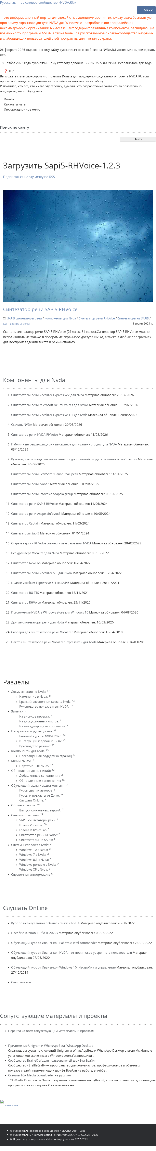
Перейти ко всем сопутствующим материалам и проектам (51, 1031)
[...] (78, 342)
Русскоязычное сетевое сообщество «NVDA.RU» (38, 2)
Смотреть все (21, 982)
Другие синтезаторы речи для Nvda (37, 622)
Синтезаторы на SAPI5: (37, 840)
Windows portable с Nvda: (39, 864)
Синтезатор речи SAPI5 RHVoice (40, 309)
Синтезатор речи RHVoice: (39, 835)
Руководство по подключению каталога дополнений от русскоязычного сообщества (74, 459)
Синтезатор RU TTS (25, 593)
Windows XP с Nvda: (34, 869)
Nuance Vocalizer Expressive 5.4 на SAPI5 (40, 583)
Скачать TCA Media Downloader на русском (39, 1075)
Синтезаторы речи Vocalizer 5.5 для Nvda (41, 573)
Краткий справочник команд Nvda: (47, 701)
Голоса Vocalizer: (33, 825)
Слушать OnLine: (32, 800)
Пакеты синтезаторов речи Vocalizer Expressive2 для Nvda (53, 642)
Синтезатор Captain (25, 523)
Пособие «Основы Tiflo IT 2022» (34, 933)
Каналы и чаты (15, 104)
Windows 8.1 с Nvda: (35, 860)
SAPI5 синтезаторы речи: (38, 820)
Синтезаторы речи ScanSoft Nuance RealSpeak (44, 474)
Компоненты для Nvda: (30, 751)
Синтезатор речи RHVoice (97, 318)
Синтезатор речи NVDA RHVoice (34, 434)
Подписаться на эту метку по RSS (29, 177)
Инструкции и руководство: (33, 731)
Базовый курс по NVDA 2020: (42, 736)
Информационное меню (22, 109)
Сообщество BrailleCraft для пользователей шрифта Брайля (52, 1060)
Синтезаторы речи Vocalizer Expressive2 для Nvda (47, 395)
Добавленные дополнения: (41, 775)
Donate (9, 99)
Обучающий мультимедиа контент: (39, 785)
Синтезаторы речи (16, 324)
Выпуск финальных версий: (41, 810)
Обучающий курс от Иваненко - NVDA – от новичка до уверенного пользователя (71, 952)
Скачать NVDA (21, 424)
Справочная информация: (32, 874)
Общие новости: (25, 805)
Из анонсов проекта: (35, 716)
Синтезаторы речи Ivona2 (30, 484)
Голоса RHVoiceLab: (34, 830)
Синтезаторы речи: (27, 815)
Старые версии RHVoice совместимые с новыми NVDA (51, 543)
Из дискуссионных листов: (40, 721)
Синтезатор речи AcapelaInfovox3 (36, 513)
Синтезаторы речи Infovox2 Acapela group (42, 494)
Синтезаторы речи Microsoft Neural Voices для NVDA (49, 405)
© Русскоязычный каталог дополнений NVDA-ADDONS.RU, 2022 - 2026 (54, 1135)
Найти (138, 139)
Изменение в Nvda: (35, 696)
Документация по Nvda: (31, 692)
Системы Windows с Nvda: (31, 845)
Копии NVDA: (22, 761)
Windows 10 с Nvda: (35, 850)
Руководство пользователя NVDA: (46, 706)
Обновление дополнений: (33, 771)
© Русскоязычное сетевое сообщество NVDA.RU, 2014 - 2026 (47, 1131)
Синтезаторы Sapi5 (25, 533)
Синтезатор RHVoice (26, 602)
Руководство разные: (36, 746)
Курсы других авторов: (37, 790)
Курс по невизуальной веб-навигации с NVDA (45, 923)
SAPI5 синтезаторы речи (24, 318)
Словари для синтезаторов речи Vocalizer (42, 632)
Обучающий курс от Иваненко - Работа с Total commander (54, 943)
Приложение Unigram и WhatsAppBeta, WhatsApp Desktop (50, 1046)
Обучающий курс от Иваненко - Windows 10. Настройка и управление (63, 967)
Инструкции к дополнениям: (42, 741)
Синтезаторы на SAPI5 (133, 318)
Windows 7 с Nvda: (34, 854)
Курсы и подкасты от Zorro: (41, 795)
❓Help (9, 71)
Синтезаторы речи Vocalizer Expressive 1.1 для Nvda (49, 415)
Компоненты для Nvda (60, 318)
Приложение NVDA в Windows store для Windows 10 (49, 612)
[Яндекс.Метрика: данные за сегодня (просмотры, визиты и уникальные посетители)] (9, 1103)
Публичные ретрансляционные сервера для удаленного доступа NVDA (64, 444)
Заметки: (18, 711)
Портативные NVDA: (36, 766)
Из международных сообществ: (43, 726)
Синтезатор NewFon (26, 563)
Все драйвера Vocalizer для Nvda (35, 553)
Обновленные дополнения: (42, 781)
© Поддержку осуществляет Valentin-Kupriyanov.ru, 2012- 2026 (49, 1139)
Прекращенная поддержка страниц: (47, 756)
